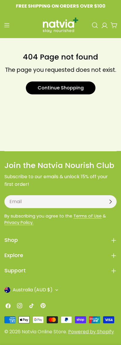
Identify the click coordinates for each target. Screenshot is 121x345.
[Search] (95, 25)
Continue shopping (61, 87)
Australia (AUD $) (33, 289)
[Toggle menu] (7, 25)
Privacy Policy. (18, 222)
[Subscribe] (110, 201)
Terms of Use (87, 216)
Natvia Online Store (44, 331)
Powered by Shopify (91, 331)
